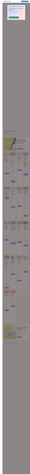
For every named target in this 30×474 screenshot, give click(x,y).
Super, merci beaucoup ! (13, 17)
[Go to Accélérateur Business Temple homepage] (7, 1)
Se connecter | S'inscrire (25, 1)
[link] (1, 11)
